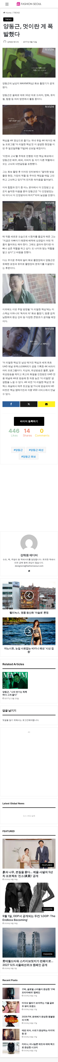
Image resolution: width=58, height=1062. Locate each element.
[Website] (29, 571)
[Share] (11, 404)
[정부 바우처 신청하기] (46, 404)
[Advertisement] (29, 498)
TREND (16, 12)
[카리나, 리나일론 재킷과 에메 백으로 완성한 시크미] (10, 1048)
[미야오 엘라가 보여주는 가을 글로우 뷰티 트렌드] (10, 1007)
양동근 (19, 449)
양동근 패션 (36, 449)
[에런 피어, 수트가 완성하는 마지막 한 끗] (10, 1034)
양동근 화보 (29, 456)
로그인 (25, 720)
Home (8, 12)
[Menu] (7, 5)
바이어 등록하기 (29, 421)
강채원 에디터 (13, 42)
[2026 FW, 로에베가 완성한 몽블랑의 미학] (10, 1021)
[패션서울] (29, 4)
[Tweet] (28, 404)
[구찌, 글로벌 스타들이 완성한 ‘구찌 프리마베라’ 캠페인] (10, 993)
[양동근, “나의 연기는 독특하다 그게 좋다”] (15, 680)
